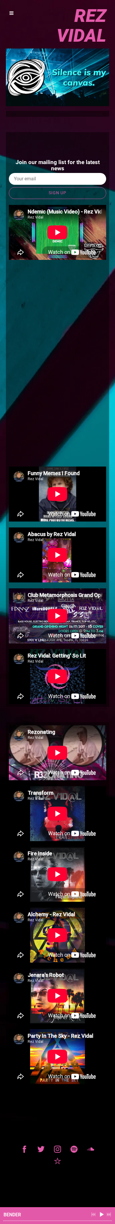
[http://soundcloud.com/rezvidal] (90, 1149)
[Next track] (108, 1214)
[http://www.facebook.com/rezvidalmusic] (24, 1149)
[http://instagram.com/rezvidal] (57, 1149)
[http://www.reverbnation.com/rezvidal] (57, 1161)
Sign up (57, 192)
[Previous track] (93, 1214)
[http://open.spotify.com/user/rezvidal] (74, 1149)
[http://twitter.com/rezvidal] (41, 1149)
